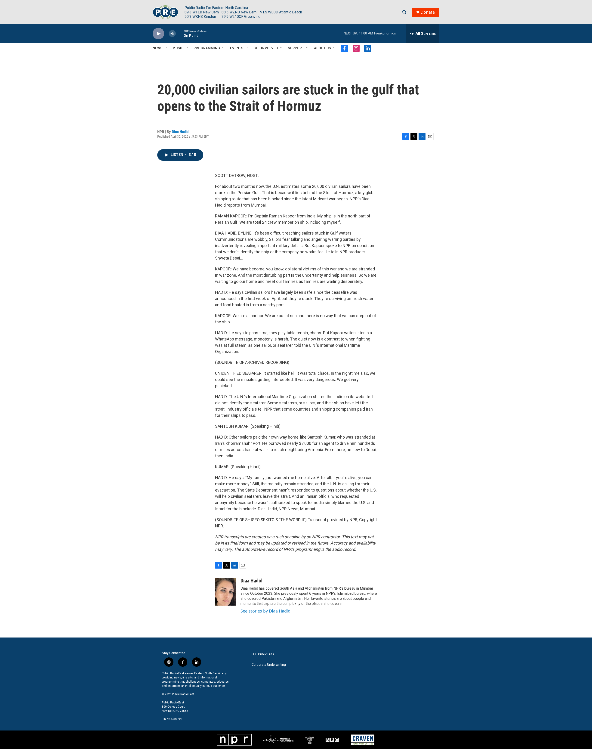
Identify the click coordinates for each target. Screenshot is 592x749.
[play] (158, 33)
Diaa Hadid (180, 131)
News (158, 48)
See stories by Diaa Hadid (265, 611)
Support (296, 48)
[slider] (179, 33)
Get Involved (265, 48)
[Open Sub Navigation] (166, 48)
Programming (207, 48)
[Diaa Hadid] (225, 592)
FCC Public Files (263, 654)
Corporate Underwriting (269, 664)
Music (178, 48)
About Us (322, 48)
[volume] (172, 33)
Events (237, 48)
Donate (427, 12)
